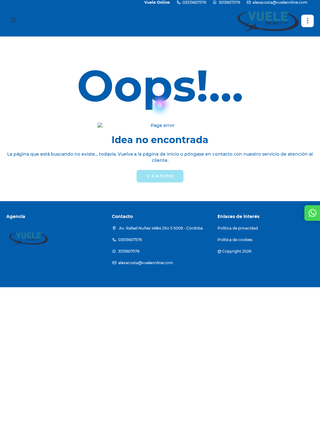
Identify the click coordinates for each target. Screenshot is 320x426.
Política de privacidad (238, 228)
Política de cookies (235, 239)
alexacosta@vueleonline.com (280, 2)
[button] (307, 21)
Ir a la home (160, 176)
